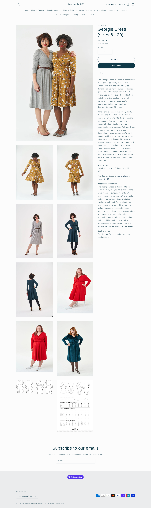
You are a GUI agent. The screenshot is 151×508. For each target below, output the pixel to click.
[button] (18, 4)
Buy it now (116, 66)
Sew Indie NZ (26, 503)
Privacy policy (60, 503)
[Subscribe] (92, 460)
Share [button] (102, 73)
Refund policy (49, 503)
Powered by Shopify (37, 503)
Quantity (101, 47)
